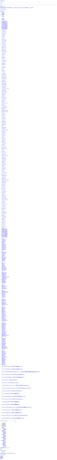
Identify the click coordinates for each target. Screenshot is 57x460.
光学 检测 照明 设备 (4, 26)
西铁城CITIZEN (4, 273)
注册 (1, 6)
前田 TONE (3, 270)
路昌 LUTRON (4, 363)
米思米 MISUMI (4, 359)
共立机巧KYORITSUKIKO (5, 276)
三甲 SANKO (3, 295)
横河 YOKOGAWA (4, 356)
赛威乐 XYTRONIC (4, 347)
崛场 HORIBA (4, 282)
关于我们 (3, 437)
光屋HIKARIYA (4, 307)
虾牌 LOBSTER (4, 268)
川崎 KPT (3, 264)
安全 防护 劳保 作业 (4, 24)
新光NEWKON (4, 300)
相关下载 (4, 431)
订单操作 (4, 428)
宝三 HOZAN (4, 253)
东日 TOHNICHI (4, 257)
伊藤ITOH (3, 294)
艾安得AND (3, 239)
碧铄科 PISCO (4, 303)
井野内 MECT (4, 299)
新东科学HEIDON (4, 274)
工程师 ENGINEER (4, 269)
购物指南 (4, 429)
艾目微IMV (3, 280)
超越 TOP (3, 255)
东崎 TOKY (3, 355)
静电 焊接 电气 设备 (4, 28)
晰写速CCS (3, 312)
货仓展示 (4, 436)
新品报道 (3, 18)
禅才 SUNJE (3, 342)
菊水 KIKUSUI (4, 354)
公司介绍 (3, 13)
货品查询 (4, 444)
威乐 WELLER (4, 346)
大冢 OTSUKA (4, 315)
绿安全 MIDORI (4, 287)
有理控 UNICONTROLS (5, 292)
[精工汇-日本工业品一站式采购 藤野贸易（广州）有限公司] (16, 7)
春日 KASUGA (4, 345)
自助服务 (4, 432)
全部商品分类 (2, 11)
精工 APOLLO (4, 341)
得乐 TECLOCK (4, 247)
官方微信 (4, 441)
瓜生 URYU (3, 254)
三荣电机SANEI (4, 277)
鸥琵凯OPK (3, 290)
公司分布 (3, 434)
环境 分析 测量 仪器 (4, 27)
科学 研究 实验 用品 (4, 23)
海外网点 (4, 435)
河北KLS (3, 313)
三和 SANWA (4, 361)
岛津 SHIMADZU (4, 281)
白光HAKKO (3, 339)
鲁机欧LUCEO (4, 314)
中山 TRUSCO (4, 357)
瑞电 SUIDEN (4, 333)
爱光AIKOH (3, 241)
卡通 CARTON (4, 319)
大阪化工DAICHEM (4, 278)
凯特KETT (3, 358)
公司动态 (3, 16)
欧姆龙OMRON (4, 338)
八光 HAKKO (4, 266)
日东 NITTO (3, 297)
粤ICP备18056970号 (3, 454)
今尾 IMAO (3, 293)
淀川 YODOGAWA (4, 331)
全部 (2, 238)
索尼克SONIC (4, 325)
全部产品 (3, 228)
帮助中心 (3, 427)
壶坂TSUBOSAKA (4, 316)
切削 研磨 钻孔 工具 (4, 22)
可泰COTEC (3, 329)
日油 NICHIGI (4, 296)
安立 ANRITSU (4, 353)
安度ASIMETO (4, 245)
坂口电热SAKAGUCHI (5, 304)
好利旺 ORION (4, 334)
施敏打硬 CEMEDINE (5, 291)
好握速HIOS (3, 259)
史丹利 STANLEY (4, 252)
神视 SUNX (3, 362)
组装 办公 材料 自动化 (5, 233)
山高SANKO (3, 246)
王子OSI (3, 243)
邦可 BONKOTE (4, 343)
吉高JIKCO (3, 330)
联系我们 (4, 438)
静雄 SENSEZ (4, 249)
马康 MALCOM (4, 326)
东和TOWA (3, 285)
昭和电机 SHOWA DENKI (5, 335)
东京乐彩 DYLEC (4, 336)
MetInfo (4, 450)
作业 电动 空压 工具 (4, 229)
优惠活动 (3, 19)
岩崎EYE (3, 309)
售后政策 (4, 433)
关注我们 (3, 440)
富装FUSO (3, 327)
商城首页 (3, 12)
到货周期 (4, 445)
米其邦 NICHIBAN (4, 288)
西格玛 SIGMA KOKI (5, 320)
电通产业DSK (4, 311)
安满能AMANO (4, 323)
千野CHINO (3, 242)
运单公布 (4, 446)
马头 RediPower (4, 258)
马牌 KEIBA (3, 265)
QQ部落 (4, 442)
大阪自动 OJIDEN (4, 302)
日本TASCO (3, 352)
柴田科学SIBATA (4, 272)
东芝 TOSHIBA (4, 318)
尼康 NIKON (3, 310)
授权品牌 (3, 14)
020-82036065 (2, 447)
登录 (1, 5)
